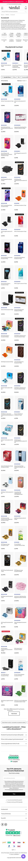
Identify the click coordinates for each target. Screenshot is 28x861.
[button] (26, 1)
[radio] (1, 63)
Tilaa (14, 794)
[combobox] (13, 11)
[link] (2, 14)
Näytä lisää (14, 713)
